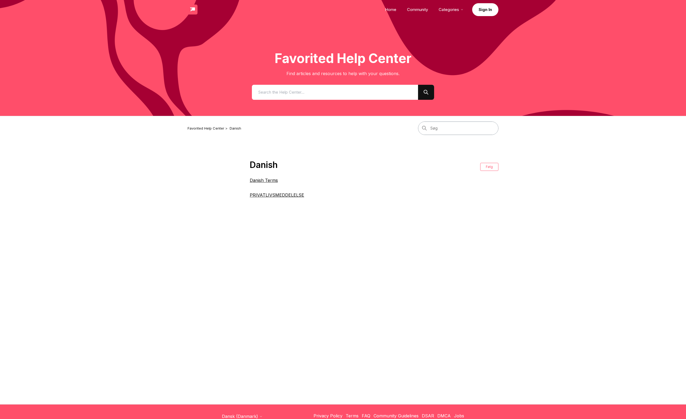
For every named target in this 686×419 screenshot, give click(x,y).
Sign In (485, 9)
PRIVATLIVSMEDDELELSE (277, 195)
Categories (449, 9)
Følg (489, 167)
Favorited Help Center (206, 128)
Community (417, 9)
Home (390, 9)
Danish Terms (264, 180)
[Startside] (192, 9)
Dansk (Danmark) (240, 416)
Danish (235, 128)
